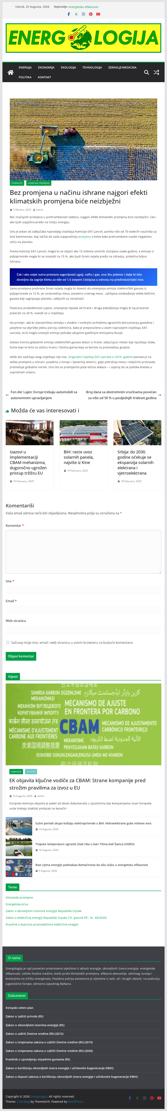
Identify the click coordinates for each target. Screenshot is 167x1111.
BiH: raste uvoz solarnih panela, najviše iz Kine (79, 457)
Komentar (15, 525)
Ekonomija (46, 67)
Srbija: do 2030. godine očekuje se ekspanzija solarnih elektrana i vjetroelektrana (136, 462)
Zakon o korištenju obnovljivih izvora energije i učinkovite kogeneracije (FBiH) (59, 1068)
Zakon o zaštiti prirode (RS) (24, 1016)
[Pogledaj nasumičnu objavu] (156, 72)
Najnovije (16, 771)
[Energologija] (10, 72)
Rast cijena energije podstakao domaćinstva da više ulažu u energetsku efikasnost (91, 865)
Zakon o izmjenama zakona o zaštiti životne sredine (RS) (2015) (49, 1042)
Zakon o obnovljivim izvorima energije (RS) (35, 1025)
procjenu (85, 237)
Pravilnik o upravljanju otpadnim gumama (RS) (38, 1059)
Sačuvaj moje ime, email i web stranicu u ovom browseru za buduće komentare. (72, 642)
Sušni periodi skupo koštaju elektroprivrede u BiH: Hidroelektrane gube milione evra (93, 823)
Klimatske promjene (39, 183)
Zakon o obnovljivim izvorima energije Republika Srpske (44, 911)
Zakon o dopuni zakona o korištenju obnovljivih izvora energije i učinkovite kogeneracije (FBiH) (72, 1077)
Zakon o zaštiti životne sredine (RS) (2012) (34, 1034)
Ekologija (68, 67)
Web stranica (16, 620)
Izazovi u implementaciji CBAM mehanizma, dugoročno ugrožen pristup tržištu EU (28, 462)
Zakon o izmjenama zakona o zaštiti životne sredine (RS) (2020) (49, 1051)
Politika (25, 77)
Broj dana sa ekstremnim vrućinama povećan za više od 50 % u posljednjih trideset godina (121, 395)
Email (11, 601)
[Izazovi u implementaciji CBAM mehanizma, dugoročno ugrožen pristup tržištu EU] (29, 423)
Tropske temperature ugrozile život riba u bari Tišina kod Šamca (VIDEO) (84, 844)
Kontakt (44, 77)
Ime (10, 581)
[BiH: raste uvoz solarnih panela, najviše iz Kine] (83, 423)
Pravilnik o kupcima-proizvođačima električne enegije (42, 924)
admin (39, 209)
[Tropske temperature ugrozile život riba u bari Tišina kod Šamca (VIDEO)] (19, 847)
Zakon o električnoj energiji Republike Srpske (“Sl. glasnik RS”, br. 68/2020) (56, 918)
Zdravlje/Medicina (122, 67)
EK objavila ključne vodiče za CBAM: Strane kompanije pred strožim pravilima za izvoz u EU (77, 784)
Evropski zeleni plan (19, 1008)
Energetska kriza (17, 904)
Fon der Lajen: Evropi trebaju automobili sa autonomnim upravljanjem (44, 395)
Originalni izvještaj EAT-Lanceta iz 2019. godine (100, 357)
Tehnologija (92, 67)
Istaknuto (17, 183)
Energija (25, 67)
